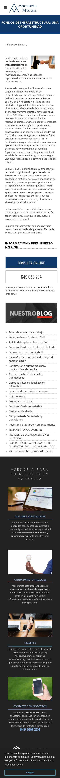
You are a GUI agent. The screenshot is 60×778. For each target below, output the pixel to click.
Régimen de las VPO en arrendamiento (32, 424)
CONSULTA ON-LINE (31, 262)
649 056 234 (31, 277)
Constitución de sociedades (25, 406)
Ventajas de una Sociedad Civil (27, 337)
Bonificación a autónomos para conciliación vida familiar (27, 367)
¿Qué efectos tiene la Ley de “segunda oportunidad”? (31, 359)
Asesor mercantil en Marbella (26, 352)
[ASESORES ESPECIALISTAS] (30, 509)
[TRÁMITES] (30, 636)
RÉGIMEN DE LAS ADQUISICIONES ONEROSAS (29, 436)
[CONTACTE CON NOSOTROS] (30, 699)
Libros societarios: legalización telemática (27, 384)
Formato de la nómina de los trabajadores (26, 375)
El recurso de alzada (20, 411)
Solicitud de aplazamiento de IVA (28, 342)
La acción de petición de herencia (28, 391)
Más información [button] (14, 764)
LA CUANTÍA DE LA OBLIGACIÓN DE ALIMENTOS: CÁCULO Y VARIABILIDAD (32, 444)
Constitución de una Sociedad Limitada (32, 347)
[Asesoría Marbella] (26, 11)
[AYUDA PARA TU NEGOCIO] (30, 573)
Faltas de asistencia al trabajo (26, 332)
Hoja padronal (17, 396)
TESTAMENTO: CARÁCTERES (25, 429)
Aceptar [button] (30, 772)
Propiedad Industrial (21, 401)
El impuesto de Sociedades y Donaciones (26, 417)
